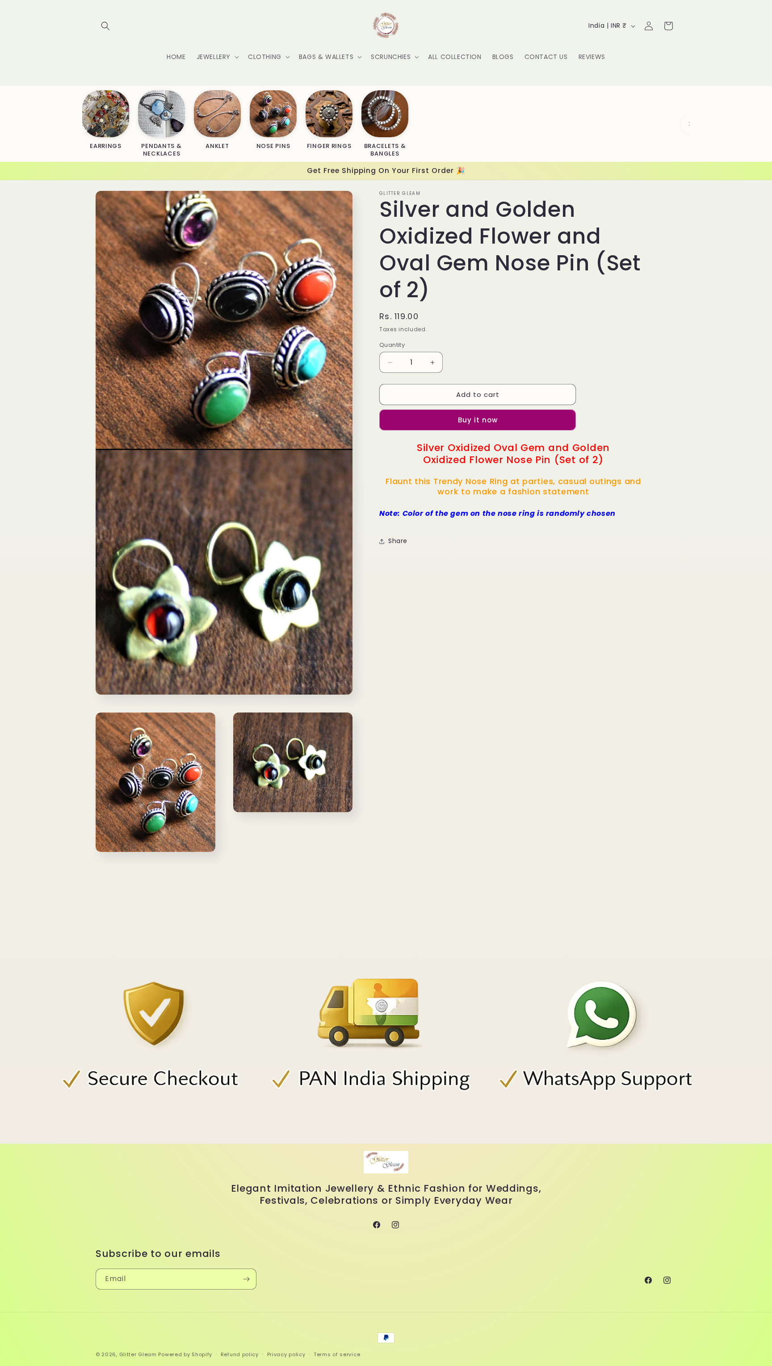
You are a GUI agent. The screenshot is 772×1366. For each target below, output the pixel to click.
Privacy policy (286, 1354)
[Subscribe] (246, 1279)
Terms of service (337, 1354)
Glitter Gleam (138, 1354)
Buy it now (478, 420)
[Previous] (82, 124)
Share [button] (397, 541)
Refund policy (240, 1354)
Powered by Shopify (185, 1354)
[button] (105, 26)
